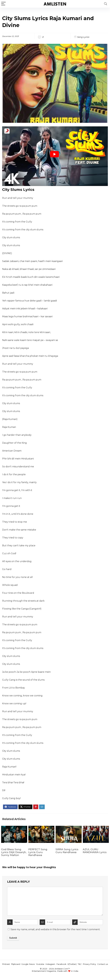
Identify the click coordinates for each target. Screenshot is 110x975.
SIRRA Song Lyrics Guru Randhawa (67, 851)
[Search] (105, 4)
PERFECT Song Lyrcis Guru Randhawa (37, 852)
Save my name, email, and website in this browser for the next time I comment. (55, 929)
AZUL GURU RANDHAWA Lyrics (95, 851)
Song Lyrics (83, 37)
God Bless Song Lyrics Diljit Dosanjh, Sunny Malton (13, 852)
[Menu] (3, 4)
